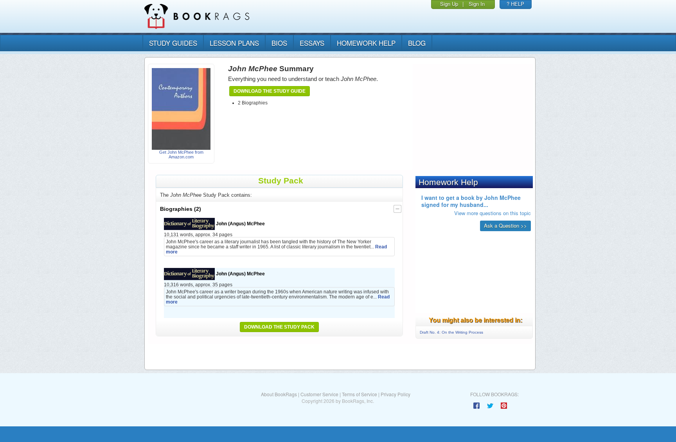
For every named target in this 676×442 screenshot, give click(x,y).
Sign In (477, 3)
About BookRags (279, 394)
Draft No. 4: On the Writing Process (451, 332)
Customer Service (319, 394)
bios (279, 43)
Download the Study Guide (270, 91)
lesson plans (234, 43)
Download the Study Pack (279, 327)
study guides (173, 43)
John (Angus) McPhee (240, 223)
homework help (366, 43)
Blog (417, 43)
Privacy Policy (395, 394)
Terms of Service (359, 394)
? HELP (515, 3)
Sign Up (449, 3)
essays (312, 43)
